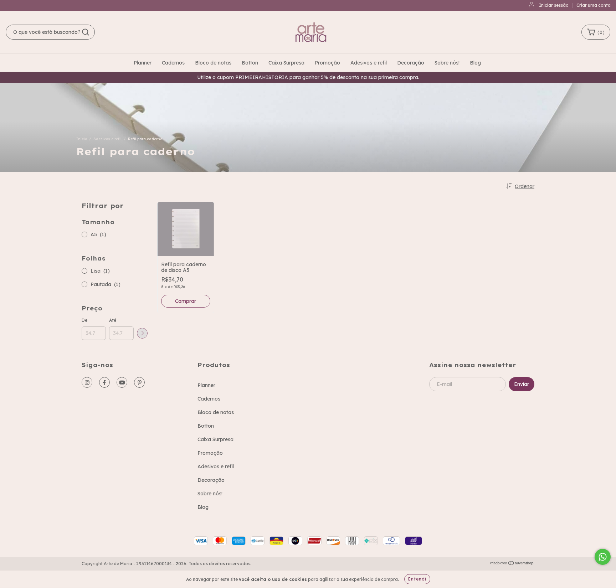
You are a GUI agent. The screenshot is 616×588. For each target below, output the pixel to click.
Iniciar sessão (554, 5)
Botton (250, 63)
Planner (143, 63)
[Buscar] (85, 32)
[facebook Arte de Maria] (104, 382)
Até (112, 320)
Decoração (410, 63)
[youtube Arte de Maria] (122, 382)
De (84, 320)
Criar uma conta (593, 5)
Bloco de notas (213, 63)
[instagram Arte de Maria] (87, 382)
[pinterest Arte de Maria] (139, 382)
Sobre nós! (447, 63)
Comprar (185, 301)
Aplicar (142, 333)
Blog (475, 63)
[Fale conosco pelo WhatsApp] (603, 557)
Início (81, 138)
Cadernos (173, 63)
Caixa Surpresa (286, 63)
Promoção (327, 63)
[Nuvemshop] (512, 564)
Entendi (417, 579)
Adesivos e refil (368, 63)
